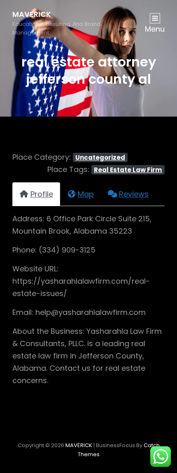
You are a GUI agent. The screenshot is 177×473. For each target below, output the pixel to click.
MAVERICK (31, 14)
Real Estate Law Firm (128, 169)
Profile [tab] (41, 194)
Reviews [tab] (134, 194)
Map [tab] (86, 194)
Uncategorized (100, 157)
